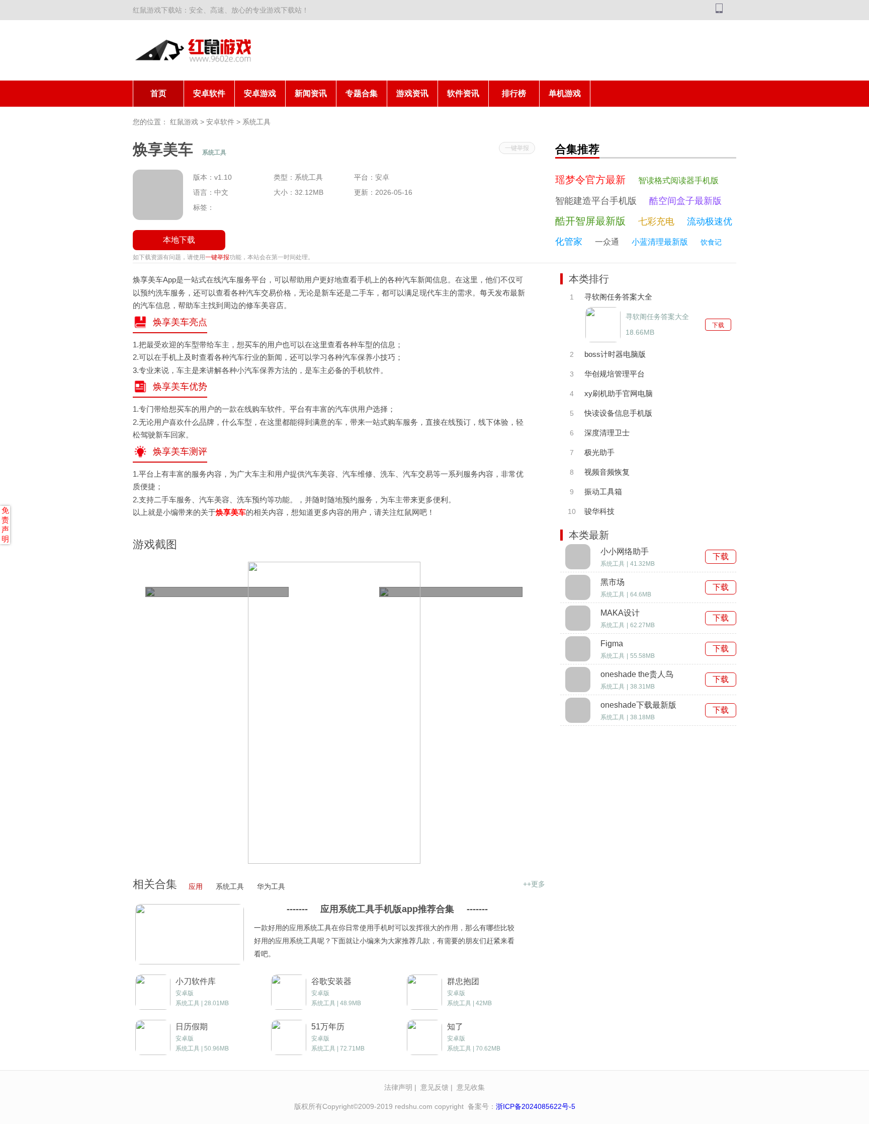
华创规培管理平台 (614, 373)
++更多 (534, 884)
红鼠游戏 (184, 122)
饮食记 (711, 242)
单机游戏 (565, 93)
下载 (718, 325)
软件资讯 (463, 93)
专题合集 (361, 93)
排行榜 (514, 93)
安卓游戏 (260, 93)
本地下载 (179, 240)
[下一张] (466, 713)
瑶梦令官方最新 (590, 179)
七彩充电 (656, 221)
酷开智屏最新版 (590, 221)
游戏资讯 (412, 93)
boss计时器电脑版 (615, 354)
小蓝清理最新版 (660, 242)
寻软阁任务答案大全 (618, 296)
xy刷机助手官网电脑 (618, 393)
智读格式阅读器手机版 (678, 180)
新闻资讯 (311, 93)
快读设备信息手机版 (618, 413)
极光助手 (599, 452)
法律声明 (398, 1087)
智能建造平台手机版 (596, 201)
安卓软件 (209, 93)
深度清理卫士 (607, 432)
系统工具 (256, 122)
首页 (158, 93)
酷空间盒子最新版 (685, 201)
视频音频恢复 (607, 472)
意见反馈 (434, 1087)
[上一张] (201, 713)
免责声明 (5, 524)
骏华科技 (599, 511)
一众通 (607, 242)
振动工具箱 (603, 491)
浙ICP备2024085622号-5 (535, 1106)
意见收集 (471, 1087)
